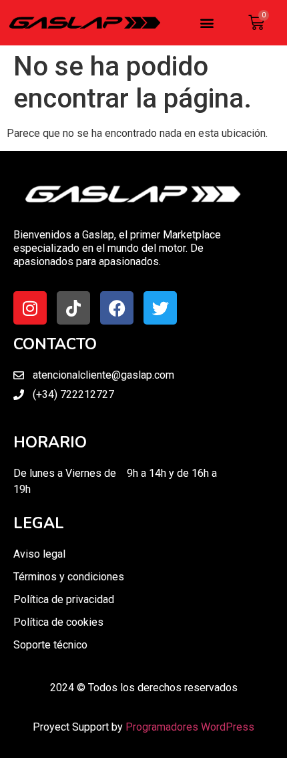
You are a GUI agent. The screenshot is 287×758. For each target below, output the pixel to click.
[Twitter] (160, 308)
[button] (207, 23)
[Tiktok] (73, 308)
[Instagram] (30, 308)
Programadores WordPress (189, 727)
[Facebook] (116, 308)
